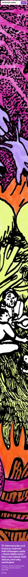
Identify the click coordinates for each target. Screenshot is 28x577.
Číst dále (3, 573)
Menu (23, 3)
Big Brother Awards (9, 3)
